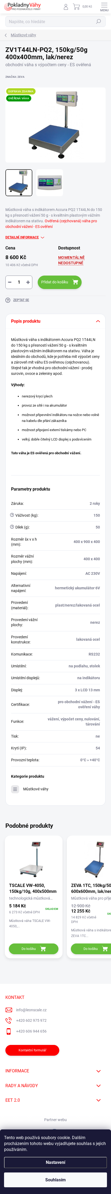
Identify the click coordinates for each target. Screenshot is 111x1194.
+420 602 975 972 (31, 1020)
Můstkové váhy (35, 789)
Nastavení (55, 1162)
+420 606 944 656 (31, 1031)
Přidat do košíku (54, 282)
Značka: (15, 76)
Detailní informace (22, 237)
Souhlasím (55, 1179)
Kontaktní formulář (32, 1050)
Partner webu (55, 1120)
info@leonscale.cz (31, 1010)
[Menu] (104, 6)
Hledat (98, 21)
